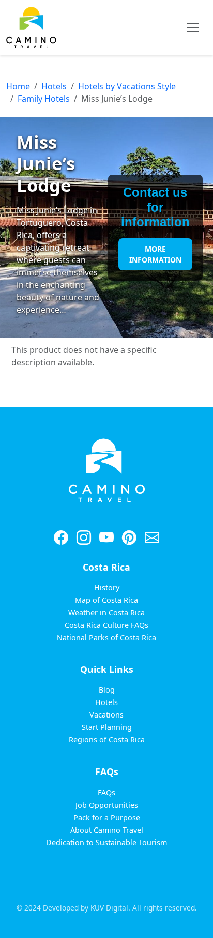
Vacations (106, 715)
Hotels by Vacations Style (127, 86)
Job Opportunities (106, 805)
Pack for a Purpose (106, 817)
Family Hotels (44, 98)
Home (18, 86)
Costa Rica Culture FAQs (106, 625)
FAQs (106, 792)
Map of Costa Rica (106, 600)
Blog (107, 690)
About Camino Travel (106, 830)
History (106, 587)
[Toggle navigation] (193, 27)
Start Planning (107, 727)
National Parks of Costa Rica (106, 637)
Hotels (54, 86)
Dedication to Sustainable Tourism (106, 842)
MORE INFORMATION (155, 254)
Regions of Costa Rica (107, 739)
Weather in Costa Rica (106, 612)
